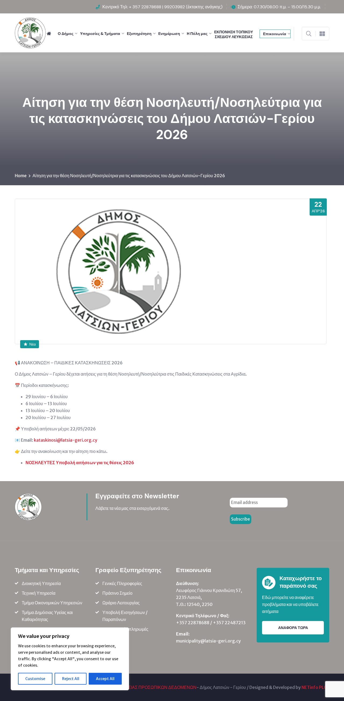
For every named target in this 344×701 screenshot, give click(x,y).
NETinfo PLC (314, 687)
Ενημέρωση (169, 33)
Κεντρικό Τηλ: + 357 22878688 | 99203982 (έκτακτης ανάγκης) (162, 7)
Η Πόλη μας (197, 33)
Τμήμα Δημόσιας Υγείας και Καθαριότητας (47, 616)
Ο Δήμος (65, 33)
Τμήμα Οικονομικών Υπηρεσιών (52, 602)
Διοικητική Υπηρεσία (41, 583)
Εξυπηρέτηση (139, 33)
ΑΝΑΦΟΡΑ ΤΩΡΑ (293, 627)
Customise (35, 678)
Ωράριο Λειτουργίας (121, 602)
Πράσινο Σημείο (117, 593)
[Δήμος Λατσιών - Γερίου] (30, 32)
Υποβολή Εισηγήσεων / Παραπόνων (125, 616)
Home (21, 175)
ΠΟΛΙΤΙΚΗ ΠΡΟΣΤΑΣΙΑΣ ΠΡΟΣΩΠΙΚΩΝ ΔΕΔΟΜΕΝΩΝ (142, 687)
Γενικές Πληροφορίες (122, 583)
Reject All (70, 678)
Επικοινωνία (274, 33)
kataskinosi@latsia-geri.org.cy (65, 440)
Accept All (105, 678)
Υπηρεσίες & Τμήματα (100, 33)
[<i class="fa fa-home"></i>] (51, 34)
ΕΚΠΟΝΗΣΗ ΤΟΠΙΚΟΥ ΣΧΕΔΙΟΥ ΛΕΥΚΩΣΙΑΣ (233, 34)
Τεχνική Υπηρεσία (38, 593)
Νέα (32, 344)
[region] (70, 658)
